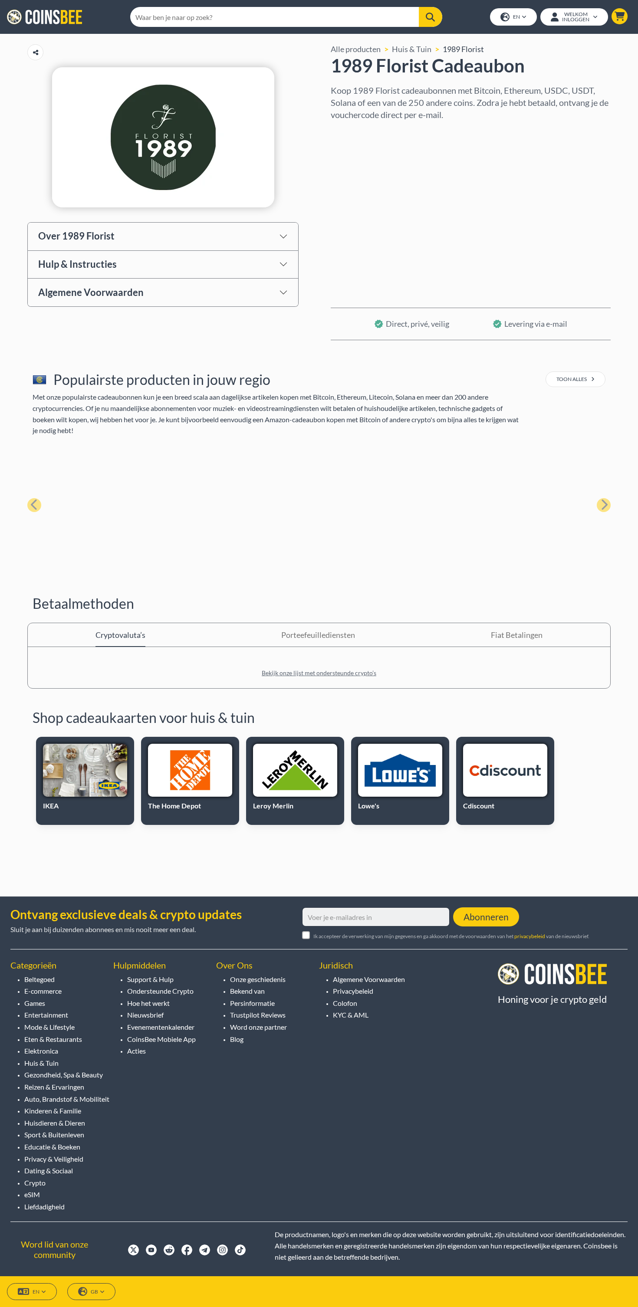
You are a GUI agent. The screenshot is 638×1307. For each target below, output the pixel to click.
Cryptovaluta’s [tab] (120, 635)
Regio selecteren (360, 132)
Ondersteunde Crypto (160, 991)
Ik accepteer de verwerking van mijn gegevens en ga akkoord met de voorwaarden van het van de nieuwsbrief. (451, 936)
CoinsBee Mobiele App (161, 1039)
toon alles (572, 379)
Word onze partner (258, 1027)
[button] (620, 16)
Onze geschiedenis (258, 979)
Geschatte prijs (357, 207)
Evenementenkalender (160, 1027)
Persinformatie (252, 1003)
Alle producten (356, 49)
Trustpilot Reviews (258, 1015)
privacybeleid (529, 936)
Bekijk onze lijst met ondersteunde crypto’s (319, 672)
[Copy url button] (35, 52)
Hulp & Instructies (77, 264)
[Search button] (430, 17)
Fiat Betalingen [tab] (517, 635)
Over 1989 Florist (76, 236)
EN (516, 16)
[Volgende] (604, 505)
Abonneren (486, 916)
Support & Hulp (150, 979)
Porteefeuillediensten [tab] (318, 635)
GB (94, 1291)
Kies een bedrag (358, 169)
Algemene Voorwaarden (91, 292)
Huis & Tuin (411, 49)
